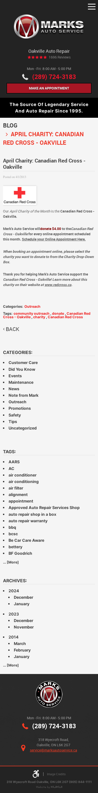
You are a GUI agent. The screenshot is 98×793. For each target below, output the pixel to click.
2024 (14, 590)
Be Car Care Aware (26, 540)
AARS (14, 462)
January (21, 604)
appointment (21, 501)
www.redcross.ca (57, 284)
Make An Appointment (49, 88)
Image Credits (56, 774)
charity (39, 317)
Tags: (9, 451)
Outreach (32, 306)
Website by (49, 787)
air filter (16, 488)
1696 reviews (60, 57)
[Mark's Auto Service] (49, 27)
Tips (13, 421)
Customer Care (23, 362)
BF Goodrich (20, 553)
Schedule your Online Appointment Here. (54, 239)
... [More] (11, 562)
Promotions (20, 408)
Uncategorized (23, 428)
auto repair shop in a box (32, 514)
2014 (14, 637)
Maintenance (21, 382)
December (23, 597)
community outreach (32, 313)
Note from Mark (23, 395)
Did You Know (22, 369)
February (22, 650)
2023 (14, 614)
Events (15, 376)
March (20, 643)
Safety (15, 415)
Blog (10, 125)
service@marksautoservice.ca (53, 750)
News (14, 388)
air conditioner (22, 475)
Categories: (17, 352)
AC (11, 468)
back (12, 329)
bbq (12, 527)
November (24, 627)
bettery (15, 546)
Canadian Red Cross (65, 317)
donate (58, 313)
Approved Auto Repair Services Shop (44, 507)
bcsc (13, 534)
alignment (18, 494)
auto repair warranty (28, 520)
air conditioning (24, 481)
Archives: (15, 580)
